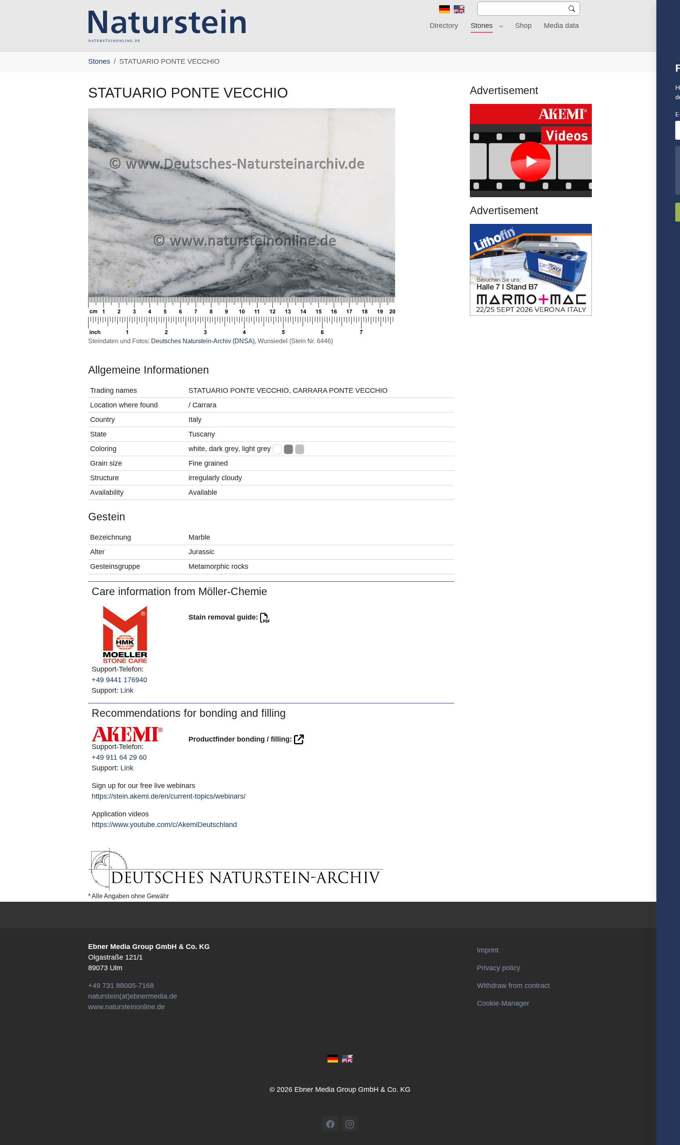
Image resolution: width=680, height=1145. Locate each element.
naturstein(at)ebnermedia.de (132, 996)
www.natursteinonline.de (126, 1007)
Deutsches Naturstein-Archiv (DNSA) (203, 341)
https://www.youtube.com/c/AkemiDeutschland (164, 825)
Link (126, 690)
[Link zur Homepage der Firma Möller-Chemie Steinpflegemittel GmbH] (125, 634)
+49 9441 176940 (119, 680)
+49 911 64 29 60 (119, 757)
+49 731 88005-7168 (121, 986)
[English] (459, 9)
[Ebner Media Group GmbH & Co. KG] (167, 25)
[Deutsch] (444, 9)
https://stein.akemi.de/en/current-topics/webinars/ (169, 796)
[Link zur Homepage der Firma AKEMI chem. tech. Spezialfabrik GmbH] (127, 734)
